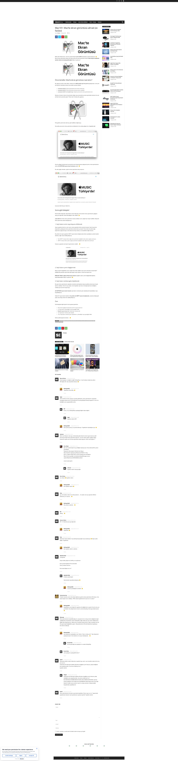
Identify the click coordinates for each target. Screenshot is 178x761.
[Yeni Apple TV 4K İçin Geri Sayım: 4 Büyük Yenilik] (105, 38)
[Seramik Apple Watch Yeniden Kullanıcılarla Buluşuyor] (105, 91)
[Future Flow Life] (107, 748)
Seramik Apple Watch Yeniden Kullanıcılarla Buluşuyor (116, 90)
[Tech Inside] (93, 748)
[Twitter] (121, 1)
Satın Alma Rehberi (83, 22)
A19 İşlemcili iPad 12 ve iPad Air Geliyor (77, 370)
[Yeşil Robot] (86, 748)
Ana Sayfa (56, 25)
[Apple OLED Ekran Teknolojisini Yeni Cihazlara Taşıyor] (105, 105)
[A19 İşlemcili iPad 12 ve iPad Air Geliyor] (77, 363)
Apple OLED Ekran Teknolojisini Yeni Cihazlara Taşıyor (116, 104)
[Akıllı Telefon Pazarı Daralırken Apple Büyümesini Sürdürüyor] (105, 98)
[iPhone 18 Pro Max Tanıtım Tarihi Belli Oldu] (105, 51)
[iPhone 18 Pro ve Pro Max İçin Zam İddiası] (105, 71)
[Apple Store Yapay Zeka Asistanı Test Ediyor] (105, 65)
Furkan (58, 33)
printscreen (89, 320)
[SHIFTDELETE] (72, 748)
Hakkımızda (68, 22)
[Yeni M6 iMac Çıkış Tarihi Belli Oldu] (105, 58)
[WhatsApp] (66, 36)
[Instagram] (119, 1)
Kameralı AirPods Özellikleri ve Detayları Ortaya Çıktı (116, 77)
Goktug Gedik (67, 388)
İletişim (100, 22)
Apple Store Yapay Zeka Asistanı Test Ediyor (115, 63)
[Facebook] (117, 1)
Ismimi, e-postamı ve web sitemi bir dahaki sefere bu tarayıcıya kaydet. (70, 731)
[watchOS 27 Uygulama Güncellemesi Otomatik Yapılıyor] (105, 44)
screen (93, 320)
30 (69, 33)
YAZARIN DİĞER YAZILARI (69, 341)
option (81, 320)
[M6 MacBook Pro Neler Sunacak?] (105, 118)
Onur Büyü (66, 446)
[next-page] (98, 343)
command (64, 320)
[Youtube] (123, 1)
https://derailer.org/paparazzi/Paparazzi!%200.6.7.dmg (76, 452)
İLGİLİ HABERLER (59, 341)
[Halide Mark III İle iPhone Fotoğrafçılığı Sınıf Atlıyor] (62, 349)
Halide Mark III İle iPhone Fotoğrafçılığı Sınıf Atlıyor (60, 356)
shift (62, 322)
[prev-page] (97, 343)
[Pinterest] (62, 36)
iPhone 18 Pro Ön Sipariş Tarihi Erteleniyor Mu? (115, 30)
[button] (122, 22)
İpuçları (61, 25)
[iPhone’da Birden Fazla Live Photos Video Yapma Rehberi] (92, 349)
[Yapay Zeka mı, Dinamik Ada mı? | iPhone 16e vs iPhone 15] (92, 363)
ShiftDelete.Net (106, 758)
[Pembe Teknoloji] (100, 748)
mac (78, 320)
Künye (74, 22)
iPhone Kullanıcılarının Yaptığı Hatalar (61, 370)
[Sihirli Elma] (79, 748)
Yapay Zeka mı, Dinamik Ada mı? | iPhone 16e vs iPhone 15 (92, 370)
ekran (68, 320)
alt (60, 320)
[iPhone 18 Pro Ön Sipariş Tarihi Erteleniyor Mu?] (105, 31)
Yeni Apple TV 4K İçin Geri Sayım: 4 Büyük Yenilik (115, 37)
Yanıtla (61, 384)
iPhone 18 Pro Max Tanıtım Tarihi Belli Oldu (116, 50)
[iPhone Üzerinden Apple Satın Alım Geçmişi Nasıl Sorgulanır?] (77, 349)
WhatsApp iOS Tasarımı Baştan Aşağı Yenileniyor (115, 124)
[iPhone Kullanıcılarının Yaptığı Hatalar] (62, 363)
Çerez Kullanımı (91, 758)
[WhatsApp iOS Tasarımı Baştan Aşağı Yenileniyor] (105, 125)
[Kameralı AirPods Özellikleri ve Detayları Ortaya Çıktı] (105, 78)
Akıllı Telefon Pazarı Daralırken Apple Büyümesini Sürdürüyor (116, 98)
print (85, 320)
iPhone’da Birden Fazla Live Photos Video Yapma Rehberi (92, 356)
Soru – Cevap (93, 22)
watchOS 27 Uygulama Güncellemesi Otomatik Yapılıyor (115, 44)
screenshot (58, 322)
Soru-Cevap (97, 758)
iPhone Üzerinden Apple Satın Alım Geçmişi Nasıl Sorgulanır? (77, 356)
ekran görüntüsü (73, 320)
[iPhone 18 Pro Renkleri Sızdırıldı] (105, 112)
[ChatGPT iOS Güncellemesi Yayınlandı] (105, 85)
